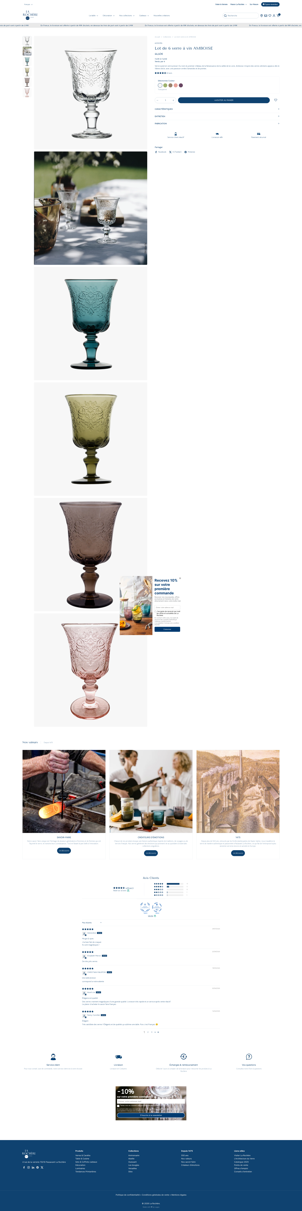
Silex (130, 1171)
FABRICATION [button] (161, 124)
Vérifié (150, 916)
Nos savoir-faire (188, 1162)
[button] (278, 15)
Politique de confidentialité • (129, 1195)
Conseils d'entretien (243, 1171)
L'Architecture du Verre (244, 1158)
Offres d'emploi (241, 1168)
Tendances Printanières (85, 1171)
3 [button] (151, 1032)
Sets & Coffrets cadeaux (86, 1162)
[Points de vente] (261, 15)
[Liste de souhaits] (269, 15)
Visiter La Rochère (242, 1155)
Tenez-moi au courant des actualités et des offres (139, 1105)
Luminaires (80, 1168)
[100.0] (145, 907)
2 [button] (147, 1032)
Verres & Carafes (82, 1155)
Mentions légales (178, 1195)
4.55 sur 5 (129, 888)
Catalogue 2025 (241, 1162)
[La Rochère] (30, 15)
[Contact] (265, 15)
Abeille (131, 1158)
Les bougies (133, 1165)
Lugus (157, 1207)
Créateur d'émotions (190, 1165)
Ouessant (132, 1162)
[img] (87, 929)
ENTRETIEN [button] (160, 116)
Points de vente (241, 1165)
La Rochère (155, 1203)
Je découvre (64, 850)
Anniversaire (133, 1155)
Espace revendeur (271, 4)
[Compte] (274, 15)
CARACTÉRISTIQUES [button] (164, 109)
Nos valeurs (186, 1158)
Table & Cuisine (82, 1158)
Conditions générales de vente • (156, 1195)
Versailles (132, 1168)
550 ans (184, 1155)
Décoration (80, 1165)
